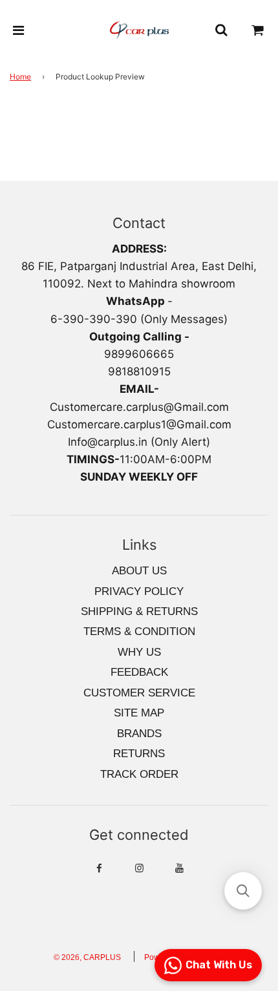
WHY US (139, 652)
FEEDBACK (139, 672)
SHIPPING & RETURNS (139, 611)
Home (20, 76)
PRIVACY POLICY (139, 591)
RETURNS (139, 753)
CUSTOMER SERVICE (139, 693)
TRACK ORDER (139, 774)
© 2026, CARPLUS (87, 957)
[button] (243, 891)
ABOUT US (139, 571)
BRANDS (139, 733)
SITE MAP (139, 713)
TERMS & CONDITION (139, 631)
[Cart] (258, 30)
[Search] (221, 30)
